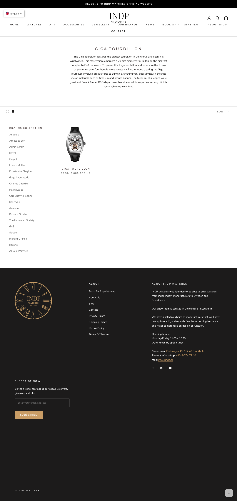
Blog (91, 303)
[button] (14, 13)
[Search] (218, 18)
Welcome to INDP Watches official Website (119, 4)
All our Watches (18, 251)
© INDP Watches (27, 490)
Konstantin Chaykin (20, 171)
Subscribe (28, 414)
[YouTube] (170, 368)
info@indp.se (165, 360)
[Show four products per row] (13, 111)
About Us (94, 297)
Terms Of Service (99, 334)
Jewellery (101, 24)
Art (52, 24)
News (150, 24)
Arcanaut (14, 208)
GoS (11, 226)
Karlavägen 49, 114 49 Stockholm (185, 351)
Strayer (13, 232)
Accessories (73, 24)
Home (14, 24)
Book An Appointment (181, 24)
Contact (118, 31)
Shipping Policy (98, 322)
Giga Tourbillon (76, 168)
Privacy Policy (97, 316)
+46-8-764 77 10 (186, 355)
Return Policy (96, 328)
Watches (34, 24)
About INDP (217, 24)
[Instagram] (161, 368)
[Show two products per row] (7, 111)
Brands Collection (25, 128)
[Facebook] (153, 368)
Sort (221, 111)
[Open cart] (226, 18)
